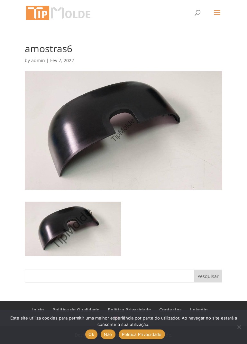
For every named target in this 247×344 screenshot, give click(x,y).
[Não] (239, 327)
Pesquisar (208, 276)
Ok (91, 334)
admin (38, 60)
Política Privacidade (142, 334)
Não (108, 334)
